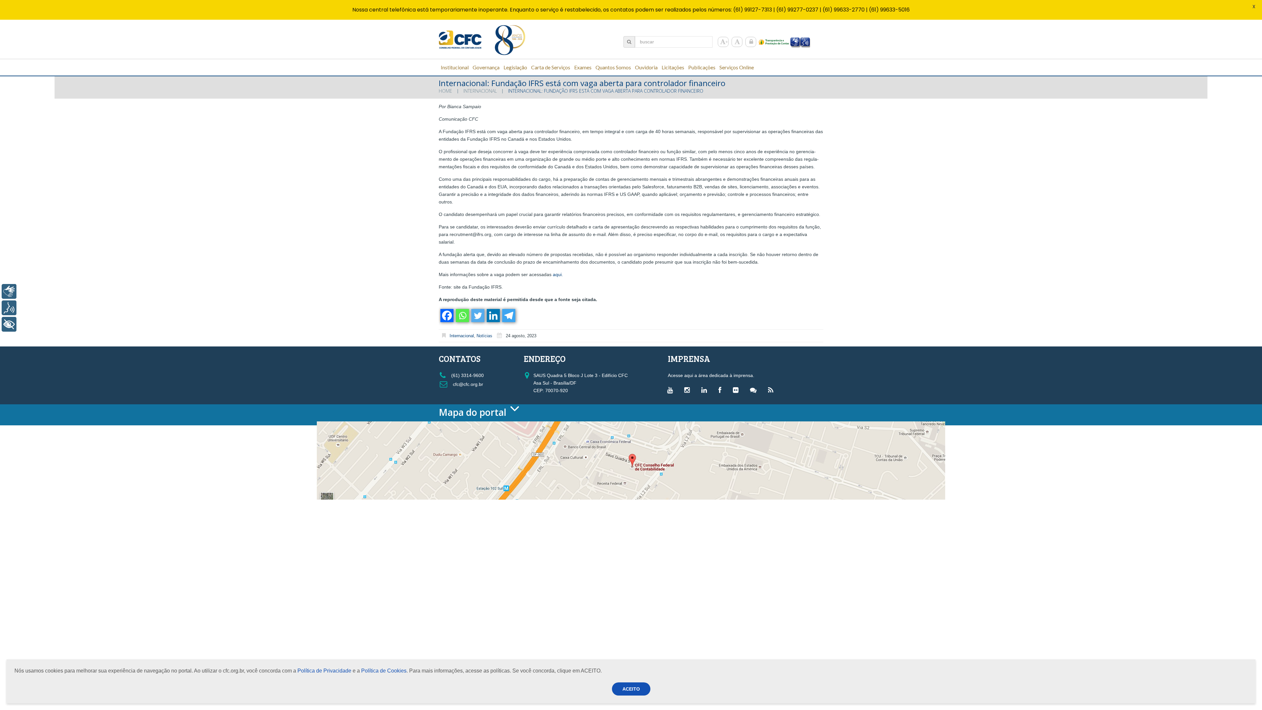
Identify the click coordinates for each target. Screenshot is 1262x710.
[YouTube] (671, 390)
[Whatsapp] (462, 315)
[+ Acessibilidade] (9, 324)
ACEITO (631, 689)
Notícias (484, 335)
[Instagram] (688, 390)
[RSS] (772, 390)
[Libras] (9, 291)
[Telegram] (508, 315)
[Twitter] (477, 315)
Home (445, 91)
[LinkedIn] (705, 390)
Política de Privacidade (324, 671)
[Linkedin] (493, 315)
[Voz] (9, 307)
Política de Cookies (384, 671)
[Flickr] (737, 390)
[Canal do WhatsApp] (755, 390)
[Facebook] (446, 315)
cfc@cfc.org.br (467, 384)
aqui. (558, 274)
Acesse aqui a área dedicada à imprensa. (711, 375)
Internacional (480, 91)
